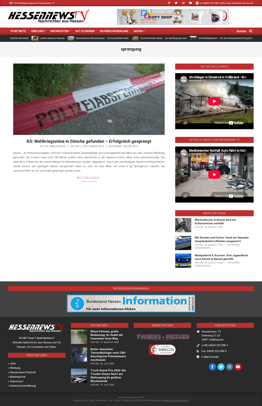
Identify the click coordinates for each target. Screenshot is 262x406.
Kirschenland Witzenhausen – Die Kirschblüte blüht (85, 38)
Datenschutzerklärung (23, 385)
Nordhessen (202, 248)
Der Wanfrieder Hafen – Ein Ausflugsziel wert (146, 38)
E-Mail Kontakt (210, 356)
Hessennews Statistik (23, 372)
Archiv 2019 (130, 146)
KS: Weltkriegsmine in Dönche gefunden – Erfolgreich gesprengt (89, 141)
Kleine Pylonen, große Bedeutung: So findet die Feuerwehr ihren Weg (107, 335)
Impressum (16, 381)
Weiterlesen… (89, 177)
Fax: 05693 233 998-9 (214, 351)
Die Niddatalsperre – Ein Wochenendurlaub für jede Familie (211, 38)
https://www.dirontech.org (176, 400)
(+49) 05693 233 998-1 (215, 345)
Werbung (15, 368)
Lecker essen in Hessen (35, 38)
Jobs (13, 363)
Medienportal (17, 376)
